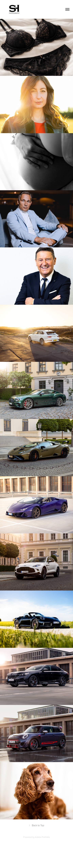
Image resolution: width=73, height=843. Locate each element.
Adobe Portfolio (42, 837)
